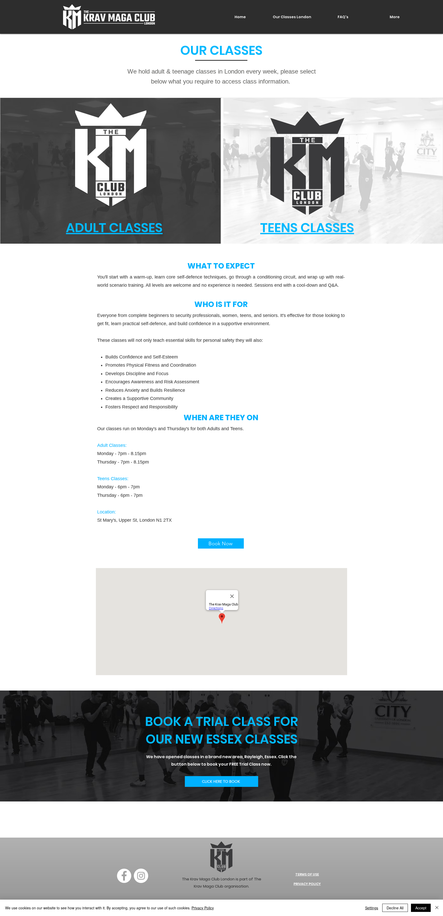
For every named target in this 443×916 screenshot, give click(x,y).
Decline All (395, 907)
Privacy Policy (203, 907)
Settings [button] (371, 907)
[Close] (437, 908)
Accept (420, 907)
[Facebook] (124, 876)
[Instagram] (141, 876)
